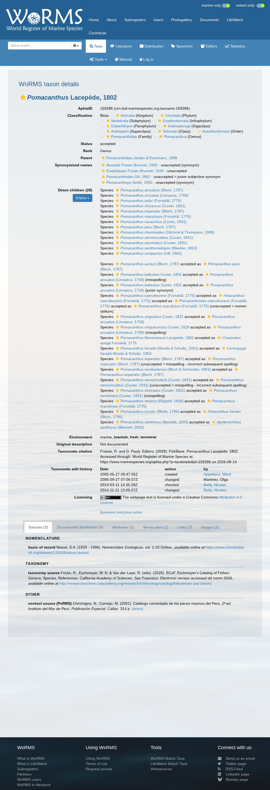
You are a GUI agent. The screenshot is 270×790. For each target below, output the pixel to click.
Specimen (184, 46)
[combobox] (39, 46)
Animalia (127, 115)
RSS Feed (234, 769)
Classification (80, 115)
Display (81, 198)
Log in (147, 59)
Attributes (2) (123, 527)
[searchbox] (37, 45)
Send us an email (240, 758)
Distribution (153, 46)
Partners (24, 774)
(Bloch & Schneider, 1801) (165, 369)
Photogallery (181, 20)
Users (158, 20)
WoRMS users (29, 779)
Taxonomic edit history (71, 469)
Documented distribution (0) (80, 527)
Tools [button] (99, 59)
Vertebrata (119, 121)
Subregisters (135, 20)
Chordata (173, 115)
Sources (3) (38, 527)
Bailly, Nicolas (215, 485)
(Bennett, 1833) (154, 422)
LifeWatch (235, 20)
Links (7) (184, 527)
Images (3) (210, 527)
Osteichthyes (122, 126)
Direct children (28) (75, 190)
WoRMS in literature (34, 785)
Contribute (97, 33)
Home (94, 20)
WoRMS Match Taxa (168, 758)
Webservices (161, 769)
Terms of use (96, 764)
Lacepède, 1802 (157, 338)
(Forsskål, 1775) (150, 200)
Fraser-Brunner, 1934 (135, 171)
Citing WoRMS (98, 758)
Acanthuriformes (216, 131)
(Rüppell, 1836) (152, 401)
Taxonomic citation (75, 451)
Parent (86, 158)
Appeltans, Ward (217, 474)
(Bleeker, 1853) (158, 248)
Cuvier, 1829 (154, 327)
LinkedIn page (237, 774)
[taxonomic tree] (112, 512)
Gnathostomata (176, 121)
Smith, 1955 (129, 182)
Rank (87, 151)
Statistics (237, 46)
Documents (209, 20)
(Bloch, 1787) (151, 190)
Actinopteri (120, 131)
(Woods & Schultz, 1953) (159, 348)
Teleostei (170, 131)
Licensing (83, 497)
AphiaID (85, 108)
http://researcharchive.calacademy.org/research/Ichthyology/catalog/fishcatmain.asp (129, 583)
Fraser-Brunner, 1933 (131, 165)
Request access (99, 769)
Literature (123, 46)
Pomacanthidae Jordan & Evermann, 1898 (141, 158)
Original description (74, 444)
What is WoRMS (30, 758)
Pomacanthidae (124, 136)
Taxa (97, 46)
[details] (83, 553)
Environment (80, 437)
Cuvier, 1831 (151, 274)
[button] (23, 97)
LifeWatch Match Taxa (169, 764)
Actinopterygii (179, 126)
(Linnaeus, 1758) (154, 195)
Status (86, 144)
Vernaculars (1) (155, 527)
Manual (125, 59)
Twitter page (236, 764)
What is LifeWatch (32, 764)
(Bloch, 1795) (149, 411)
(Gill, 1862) (151, 253)
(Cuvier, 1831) (153, 206)
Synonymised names (73, 165)
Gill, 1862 (128, 177)
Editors (211, 46)
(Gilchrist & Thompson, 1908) (167, 232)
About (112, 20)
